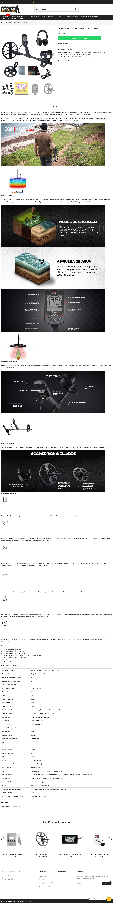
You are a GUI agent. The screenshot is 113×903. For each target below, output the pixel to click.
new (87, 57)
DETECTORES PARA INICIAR (19, 16)
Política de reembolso (45, 890)
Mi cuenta (41, 879)
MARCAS (22, 18)
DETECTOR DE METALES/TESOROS (67, 16)
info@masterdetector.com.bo (12, 871)
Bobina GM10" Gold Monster (99, 854)
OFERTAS (6, 16)
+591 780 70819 (8, 875)
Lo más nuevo (88, 54)
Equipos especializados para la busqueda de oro (71, 54)
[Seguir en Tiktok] (111, 2)
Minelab (83, 57)
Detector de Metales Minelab (87, 52)
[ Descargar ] (16, 806)
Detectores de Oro (100, 52)
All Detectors (67, 57)
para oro (91, 57)
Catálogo (76, 52)
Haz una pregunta (63, 43)
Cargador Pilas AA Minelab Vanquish (14, 854)
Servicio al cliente (43, 876)
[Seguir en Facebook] (102, 2)
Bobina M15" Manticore (42, 854)
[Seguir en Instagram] (105, 2)
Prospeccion (97, 57)
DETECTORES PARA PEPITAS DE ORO (42, 16)
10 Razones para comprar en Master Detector (47, 883)
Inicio (2, 22)
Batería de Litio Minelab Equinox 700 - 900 (71, 855)
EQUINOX (78, 57)
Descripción (56, 107)
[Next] (52, 54)
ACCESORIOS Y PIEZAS (10, 18)
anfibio (73, 57)
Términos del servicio (44, 887)
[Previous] (4, 54)
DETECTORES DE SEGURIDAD (90, 16)
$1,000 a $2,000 (68, 52)
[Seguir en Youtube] (108, 2)
